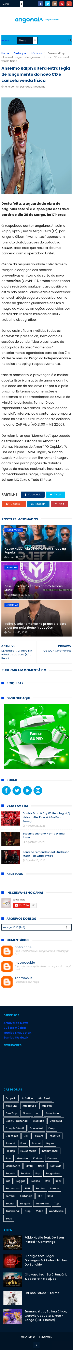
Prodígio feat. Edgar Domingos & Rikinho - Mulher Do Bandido (46, 1260)
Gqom (50, 1143)
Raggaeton (53, 1173)
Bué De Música (14, 1028)
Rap (8, 1181)
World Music (56, 1211)
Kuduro (37, 1158)
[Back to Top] (36, 1345)
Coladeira (56, 1121)
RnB (47, 1181)
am (38, 1113)
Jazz (8, 1158)
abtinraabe (23, 947)
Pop (37, 1173)
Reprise (35, 1181)
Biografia (38, 1121)
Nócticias (37, 53)
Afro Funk (11, 1106)
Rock (58, 1181)
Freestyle (54, 1136)
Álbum (27, 1113)
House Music (13, 530)
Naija (41, 1166)
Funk (23, 1143)
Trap (28, 1211)
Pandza (25, 1173)
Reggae (20, 1181)
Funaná (10, 1143)
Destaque (20, 53)
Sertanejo (26, 1196)
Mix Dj (29, 1166)
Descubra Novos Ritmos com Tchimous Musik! (33, 588)
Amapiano (52, 1113)
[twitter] (47, 3)
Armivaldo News (15, 1023)
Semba (10, 1196)
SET (40, 1196)
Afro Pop (47, 1106)
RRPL (27, 1188)
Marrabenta (13, 1166)
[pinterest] (61, 3)
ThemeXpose (44, 1336)
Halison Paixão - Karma (42, 1293)
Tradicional (12, 1211)
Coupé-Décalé (15, 1128)
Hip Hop (10, 1151)
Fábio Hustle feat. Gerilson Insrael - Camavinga (44, 1239)
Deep (51, 1128)
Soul (50, 1196)
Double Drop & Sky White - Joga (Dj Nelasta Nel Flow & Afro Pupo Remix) (46, 817)
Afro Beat (44, 1098)
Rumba (40, 1188)
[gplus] (69, 3)
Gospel (36, 1143)
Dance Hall (36, 1128)
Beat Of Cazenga (17, 1121)
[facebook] (40, 3)
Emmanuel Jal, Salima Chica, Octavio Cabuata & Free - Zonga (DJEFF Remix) (46, 1315)
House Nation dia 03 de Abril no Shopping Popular (35, 551)
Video (39, 1211)
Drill (26, 1136)
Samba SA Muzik (15, 1037)
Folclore (38, 1136)
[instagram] (54, 3)
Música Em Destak (17, 1033)
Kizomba (22, 1158)
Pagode (10, 1173)
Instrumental (50, 1151)
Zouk (9, 1218)
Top (56, 1203)
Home (5, 40)
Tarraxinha (42, 1203)
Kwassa (52, 1158)
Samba (54, 1188)
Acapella (11, 1098)
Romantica (12, 1188)
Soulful (10, 1203)
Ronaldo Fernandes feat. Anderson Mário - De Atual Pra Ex (46, 854)
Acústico (27, 1098)
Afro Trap (11, 1113)
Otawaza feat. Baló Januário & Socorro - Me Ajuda (46, 1276)
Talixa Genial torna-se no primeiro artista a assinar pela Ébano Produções (35, 626)
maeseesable (25, 962)
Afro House (29, 1106)
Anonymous (23, 978)
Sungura (25, 1203)
